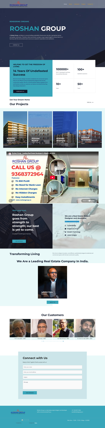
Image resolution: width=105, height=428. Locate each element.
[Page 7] (51, 341)
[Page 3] (46, 341)
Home (65, 4)
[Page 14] (61, 341)
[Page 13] (60, 341)
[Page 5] (49, 341)
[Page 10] (56, 341)
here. (36, 423)
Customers (76, 4)
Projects (83, 4)
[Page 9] (54, 341)
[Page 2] (44, 341)
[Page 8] (53, 341)
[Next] (63, 341)
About (70, 4)
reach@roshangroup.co (77, 412)
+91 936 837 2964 (76, 410)
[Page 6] (50, 341)
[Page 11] (57, 341)
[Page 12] (59, 341)
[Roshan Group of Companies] (19, 4)
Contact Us (90, 4)
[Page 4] (47, 341)
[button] (16, 45)
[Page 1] (43, 341)
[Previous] (41, 341)
